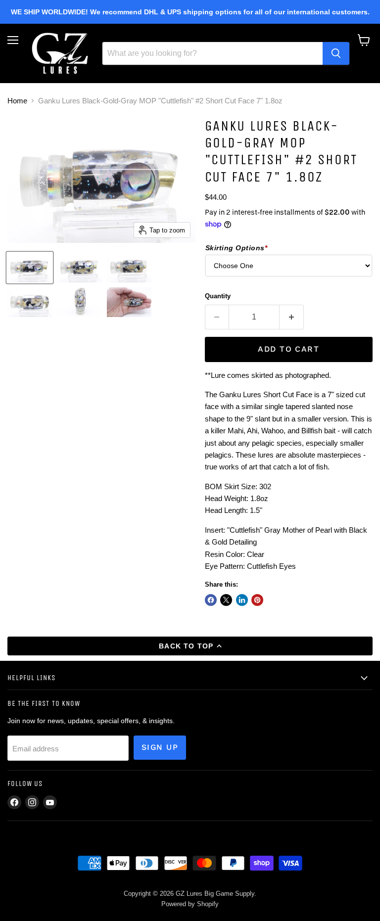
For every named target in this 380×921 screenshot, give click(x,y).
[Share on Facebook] (211, 600)
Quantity (218, 296)
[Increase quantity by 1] (292, 317)
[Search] (336, 53)
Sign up (160, 747)
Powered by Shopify (190, 904)
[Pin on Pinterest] (257, 600)
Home (17, 100)
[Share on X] (226, 600)
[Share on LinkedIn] (242, 600)
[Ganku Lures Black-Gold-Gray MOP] (29, 267)
